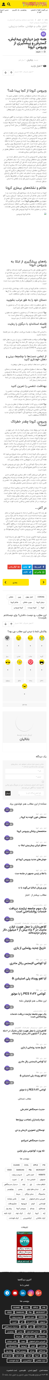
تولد (23, 1184)
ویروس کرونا (21, 1208)
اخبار (44, 26)
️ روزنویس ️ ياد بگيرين (19, 10)
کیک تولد (19, 1213)
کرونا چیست (32, 607)
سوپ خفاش (27, 602)
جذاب (30, 656)
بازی (41, 814)
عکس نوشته (11, 1198)
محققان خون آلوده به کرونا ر (33, 817)
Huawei (16, 1165)
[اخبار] (43, 34)
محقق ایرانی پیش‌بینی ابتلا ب (32, 845)
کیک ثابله (7, 1213)
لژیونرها (24, 1203)
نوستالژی (42, 1208)
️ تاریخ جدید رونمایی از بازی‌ (30, 948)
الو (22, 1179)
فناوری (40, 923)
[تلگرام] (7, 1293)
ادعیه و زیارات (17, 1174)
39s (43, 1165)
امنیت (14, 1179)
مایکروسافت (12, 1203)
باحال (41, 680)
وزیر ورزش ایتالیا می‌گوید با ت (32, 888)
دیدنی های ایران (32, 1189)
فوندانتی (42, 1203)
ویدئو (32, 1208)
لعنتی (18, 656)
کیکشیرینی (27, 1218)
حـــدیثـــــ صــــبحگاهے (11, 1184)
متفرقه (43, 29)
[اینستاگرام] (30, 1293)
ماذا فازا (24, 704)
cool (26, 1165)
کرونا (42, 607)
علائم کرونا (14, 602)
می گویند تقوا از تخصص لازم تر (39, 11)
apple (35, 1165)
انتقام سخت (40, 1184)
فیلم (32, 1203)
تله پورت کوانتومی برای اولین (31, 1151)
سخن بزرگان (29, 1194)
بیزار (7, 656)
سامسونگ (41, 1194)
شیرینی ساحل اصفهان (37, 1198)
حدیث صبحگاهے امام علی (32, 1110)
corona (41, 597)
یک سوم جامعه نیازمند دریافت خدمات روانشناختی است (27, 910)
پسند (30, 680)
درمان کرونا (40, 602)
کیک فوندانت (14, 1218)
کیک (29, 1213)
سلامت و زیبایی (16, 26)
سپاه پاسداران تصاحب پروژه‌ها (30, 1120)
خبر (44, 1189)
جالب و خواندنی (33, 26)
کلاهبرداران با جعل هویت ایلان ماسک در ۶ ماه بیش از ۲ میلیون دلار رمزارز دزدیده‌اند (24, 929)
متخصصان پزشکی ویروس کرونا (31, 831)
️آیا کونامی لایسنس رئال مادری (28, 963)
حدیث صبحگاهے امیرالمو (33, 1141)
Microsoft (40, 1169)
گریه (41, 656)
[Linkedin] (23, 1293)
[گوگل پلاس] (38, 1293)
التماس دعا (31, 1179)
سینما (18, 1194)
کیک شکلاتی (40, 1218)
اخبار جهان (29, 597)
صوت (23, 1198)
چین (19, 597)
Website (42, 1174)
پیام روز (9, 1208)
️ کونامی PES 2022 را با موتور (28, 993)
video (9, 1169)
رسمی (20, 1189)
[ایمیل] (15, 1293)
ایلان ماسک (25, 923)
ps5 (37, 944)
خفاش (11, 597)
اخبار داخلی (30, 1174)
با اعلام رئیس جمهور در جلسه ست (30, 874)
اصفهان (42, 1179)
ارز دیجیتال (33, 923)
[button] (8, 4)
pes (37, 960)
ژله (44, 1213)
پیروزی (8, 680)
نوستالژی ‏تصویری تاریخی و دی (30, 1130)
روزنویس (10, 1189)
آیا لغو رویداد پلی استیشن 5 (29, 978)
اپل (31, 1184)
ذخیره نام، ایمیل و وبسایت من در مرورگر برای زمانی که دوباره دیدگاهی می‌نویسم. (24, 786)
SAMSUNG (20, 1169)
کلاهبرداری (18, 923)
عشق (19, 680)
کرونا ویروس (18, 607)
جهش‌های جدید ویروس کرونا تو (31, 860)
